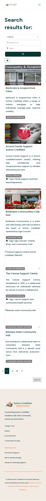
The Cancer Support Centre (22, 273)
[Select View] (7, 61)
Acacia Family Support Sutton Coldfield (19, 148)
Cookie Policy (32, 486)
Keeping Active (10, 448)
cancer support (21, 299)
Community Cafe (24, 244)
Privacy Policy (22, 486)
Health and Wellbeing (15, 83)
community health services (19, 302)
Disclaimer (23, 490)
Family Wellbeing (13, 141)
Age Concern (20, 240)
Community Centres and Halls (19, 327)
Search (37, 380)
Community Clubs (14, 207)
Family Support (21, 179)
